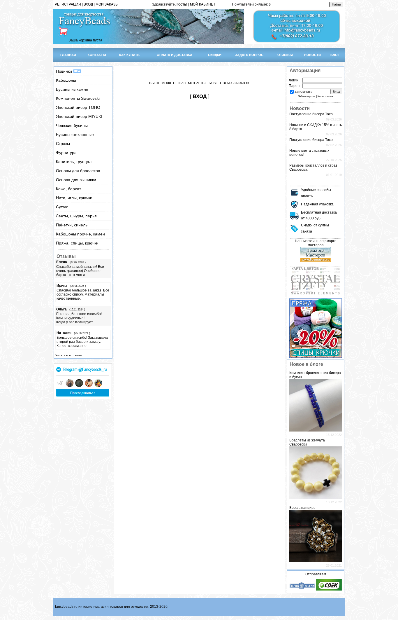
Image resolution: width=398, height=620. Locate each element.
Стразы (63, 143)
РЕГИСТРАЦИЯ (68, 4)
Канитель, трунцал (73, 161)
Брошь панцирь (302, 508)
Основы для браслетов (78, 170)
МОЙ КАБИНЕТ (202, 4)
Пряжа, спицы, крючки (77, 243)
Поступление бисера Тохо (311, 114)
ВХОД (88, 4)
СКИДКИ (214, 55)
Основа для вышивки (76, 179)
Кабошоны (66, 80)
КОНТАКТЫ (97, 55)
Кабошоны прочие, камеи (80, 234)
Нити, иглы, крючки (74, 197)
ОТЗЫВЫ (285, 55)
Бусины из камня (72, 89)
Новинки (64, 71)
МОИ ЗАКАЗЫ (107, 4)
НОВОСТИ (312, 55)
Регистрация (325, 96)
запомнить (303, 92)
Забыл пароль (306, 96)
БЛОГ (334, 55)
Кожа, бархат (68, 188)
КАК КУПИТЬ (129, 55)
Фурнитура (66, 152)
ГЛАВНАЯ (68, 55)
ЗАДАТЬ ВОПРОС (249, 55)
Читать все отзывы (68, 355)
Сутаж (62, 207)
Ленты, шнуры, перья (76, 216)
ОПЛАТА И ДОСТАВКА (174, 55)
